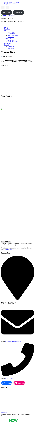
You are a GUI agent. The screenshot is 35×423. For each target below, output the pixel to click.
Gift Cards (18, 12)
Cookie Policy (8, 249)
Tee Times (6, 12)
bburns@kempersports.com (13, 341)
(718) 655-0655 (9, 378)
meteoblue (4, 412)
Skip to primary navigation (11, 2)
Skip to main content (10, 4)
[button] (5, 30)
